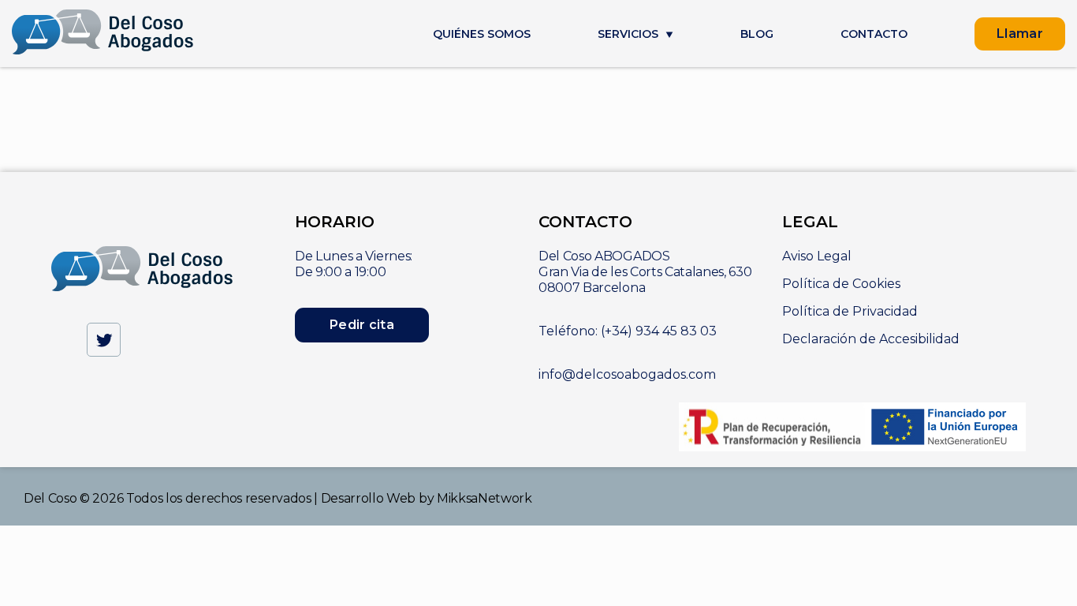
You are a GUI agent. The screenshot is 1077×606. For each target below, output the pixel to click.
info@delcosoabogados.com (627, 374)
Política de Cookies (841, 283)
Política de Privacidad (850, 311)
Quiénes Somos (482, 34)
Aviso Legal (817, 256)
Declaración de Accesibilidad (871, 338)
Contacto (873, 34)
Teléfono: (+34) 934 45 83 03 (627, 331)
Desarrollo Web (368, 498)
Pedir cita (362, 324)
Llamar (1020, 33)
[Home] (103, 33)
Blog (756, 34)
